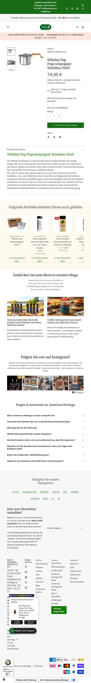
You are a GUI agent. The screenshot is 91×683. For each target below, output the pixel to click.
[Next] (80, 383)
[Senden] (81, 528)
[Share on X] (54, 137)
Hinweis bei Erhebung (26, 680)
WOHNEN (44, 492)
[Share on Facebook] (48, 137)
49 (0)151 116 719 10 (13, 588)
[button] (20, 59)
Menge (50, 111)
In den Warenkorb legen (17, 259)
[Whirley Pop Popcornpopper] (17, 224)
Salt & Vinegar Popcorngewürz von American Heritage (63, 242)
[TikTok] (82, 5)
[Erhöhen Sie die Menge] (58, 116)
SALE (65, 492)
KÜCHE (16, 492)
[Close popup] (36, 597)
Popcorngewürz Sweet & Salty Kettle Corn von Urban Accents (40, 243)
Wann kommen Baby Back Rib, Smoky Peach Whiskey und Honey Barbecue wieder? (24, 322)
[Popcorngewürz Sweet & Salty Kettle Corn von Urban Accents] (40, 224)
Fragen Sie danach (30, 622)
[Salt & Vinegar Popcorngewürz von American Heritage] (62, 224)
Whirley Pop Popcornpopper (17, 240)
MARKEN (75, 492)
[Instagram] (72, 8)
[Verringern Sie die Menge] (50, 116)
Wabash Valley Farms (56, 51)
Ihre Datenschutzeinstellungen (54, 680)
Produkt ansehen (17, 622)
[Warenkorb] (82, 27)
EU (53, 498)
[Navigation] (8, 27)
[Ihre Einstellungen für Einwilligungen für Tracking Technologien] (4, 679)
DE (59, 498)
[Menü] (12, 659)
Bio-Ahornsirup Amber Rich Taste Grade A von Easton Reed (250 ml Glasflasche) (26, 610)
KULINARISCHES (29, 492)
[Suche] (77, 27)
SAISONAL (35, 498)
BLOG (45, 498)
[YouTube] (82, 8)
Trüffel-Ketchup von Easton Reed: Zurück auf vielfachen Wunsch (64, 321)
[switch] (8, 674)
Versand (67, 80)
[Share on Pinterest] (59, 137)
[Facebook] (67, 8)
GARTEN (55, 492)
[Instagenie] (78, 393)
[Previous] (10, 383)
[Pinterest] (77, 8)
